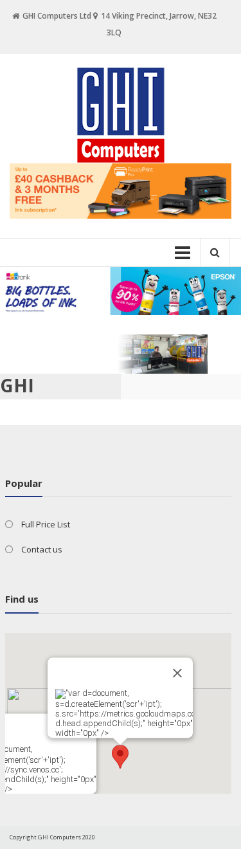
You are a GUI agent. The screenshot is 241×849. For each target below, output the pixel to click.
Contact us (41, 549)
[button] (120, 757)
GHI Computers (56, 397)
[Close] (177, 672)
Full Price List (45, 524)
